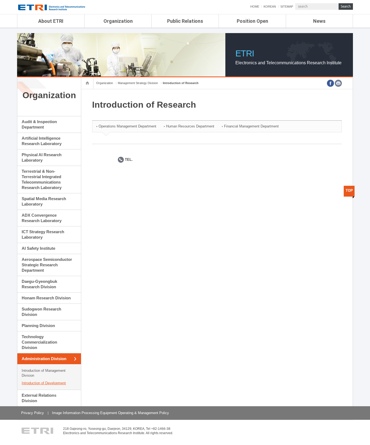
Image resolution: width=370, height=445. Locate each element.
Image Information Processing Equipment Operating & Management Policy (110, 413)
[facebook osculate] (330, 83)
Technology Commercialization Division (39, 342)
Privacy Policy (32, 413)
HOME (254, 6)
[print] (338, 83)
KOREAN (270, 6)
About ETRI (50, 21)
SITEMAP (286, 6)
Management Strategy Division (138, 83)
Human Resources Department (190, 126)
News (319, 21)
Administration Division (44, 358)
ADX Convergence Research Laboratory (41, 218)
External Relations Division (39, 398)
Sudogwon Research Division (41, 312)
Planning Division (38, 325)
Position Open (252, 21)
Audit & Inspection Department (39, 124)
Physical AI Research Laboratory (41, 157)
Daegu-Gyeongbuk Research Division (39, 284)
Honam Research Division (46, 298)
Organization (118, 21)
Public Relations (185, 21)
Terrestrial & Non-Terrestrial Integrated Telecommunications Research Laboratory (41, 179)
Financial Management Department (251, 126)
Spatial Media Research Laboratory (44, 201)
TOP (349, 190)
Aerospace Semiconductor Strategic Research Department (47, 265)
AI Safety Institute (38, 248)
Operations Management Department (127, 126)
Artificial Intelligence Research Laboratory (41, 141)
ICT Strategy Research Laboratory (43, 234)
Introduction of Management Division (44, 373)
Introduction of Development (44, 383)
